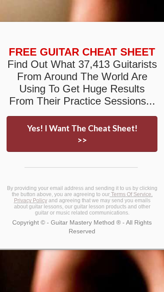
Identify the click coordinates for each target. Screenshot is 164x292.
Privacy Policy (30, 200)
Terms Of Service (131, 194)
